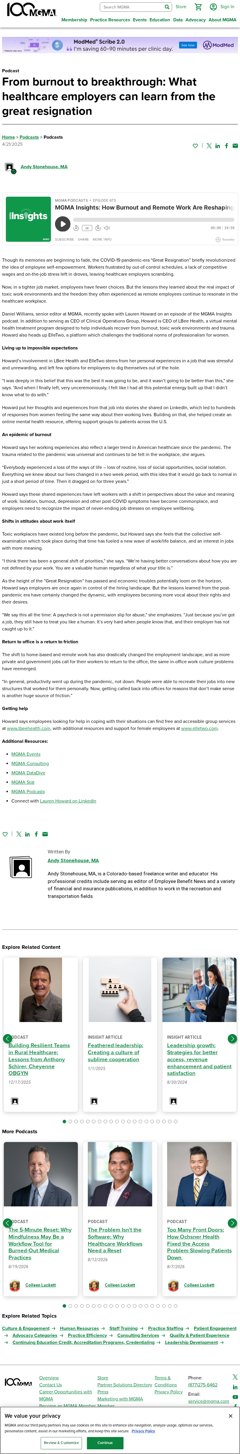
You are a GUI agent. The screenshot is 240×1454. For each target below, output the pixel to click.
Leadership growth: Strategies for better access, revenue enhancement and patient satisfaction (199, 1059)
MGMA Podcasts (28, 792)
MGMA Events (25, 754)
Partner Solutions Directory (124, 1385)
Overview (49, 1378)
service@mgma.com (208, 1401)
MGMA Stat (23, 782)
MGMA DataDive (28, 773)
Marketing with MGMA (120, 1399)
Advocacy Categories (35, 1335)
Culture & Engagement (25, 1328)
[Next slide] (232, 1038)
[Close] (230, 1416)
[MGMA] (31, 10)
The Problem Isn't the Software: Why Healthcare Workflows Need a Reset (115, 1240)
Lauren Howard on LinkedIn (68, 801)
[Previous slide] (7, 1038)
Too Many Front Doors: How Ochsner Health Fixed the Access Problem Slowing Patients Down (199, 1244)
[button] (198, 7)
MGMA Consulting (30, 764)
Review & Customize (61, 1443)
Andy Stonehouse (44, 167)
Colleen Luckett (40, 1285)
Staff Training (123, 1328)
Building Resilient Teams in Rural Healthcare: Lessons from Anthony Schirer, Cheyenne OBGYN (39, 1059)
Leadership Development (191, 1342)
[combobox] (131, 7)
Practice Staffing (165, 1328)
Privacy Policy (169, 1392)
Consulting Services (138, 1335)
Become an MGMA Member (67, 1406)
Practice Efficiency (87, 1335)
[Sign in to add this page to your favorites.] (195, 146)
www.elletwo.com (199, 728)
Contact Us (50, 1385)
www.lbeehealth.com (28, 728)
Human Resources (79, 1328)
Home (8, 137)
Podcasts (29, 137)
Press (102, 1392)
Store (102, 1378)
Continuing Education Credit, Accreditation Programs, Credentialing (84, 1342)
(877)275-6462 (202, 1385)
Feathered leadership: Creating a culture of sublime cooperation (115, 1052)
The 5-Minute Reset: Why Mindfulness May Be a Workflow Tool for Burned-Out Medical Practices (40, 1244)
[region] (120, 1430)
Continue (105, 1443)
